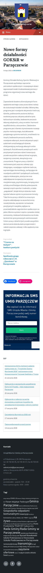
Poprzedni (7, 239)
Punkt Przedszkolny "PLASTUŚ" (20, 525)
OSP (35, 521)
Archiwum (17, 70)
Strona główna (9, 39)
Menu (8, 32)
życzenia (11, 555)
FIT (4, 502)
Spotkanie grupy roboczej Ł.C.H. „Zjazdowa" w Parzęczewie (11, 260)
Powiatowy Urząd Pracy (26, 524)
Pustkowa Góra (29, 526)
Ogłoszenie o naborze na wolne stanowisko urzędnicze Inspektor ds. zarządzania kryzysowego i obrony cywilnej (21, 402)
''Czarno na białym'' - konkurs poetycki (11, 245)
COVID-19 (13, 498)
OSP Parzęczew (8, 524)
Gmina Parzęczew (21, 24)
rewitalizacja (25, 533)
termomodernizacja (10, 544)
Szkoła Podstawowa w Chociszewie (18, 537)
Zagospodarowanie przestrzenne (18, 424)
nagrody (30, 518)
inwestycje (24, 514)
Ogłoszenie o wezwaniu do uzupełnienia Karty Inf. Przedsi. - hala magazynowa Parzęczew (20, 387)
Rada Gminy (11, 529)
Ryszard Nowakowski (28, 535)
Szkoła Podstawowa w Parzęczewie (20, 540)
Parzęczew (16, 524)
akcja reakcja (6, 498)
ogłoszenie (30, 521)
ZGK (16, 553)
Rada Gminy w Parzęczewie (21, 530)
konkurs (31, 514)
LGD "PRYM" (24, 518)
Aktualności (24, 39)
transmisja (24, 544)
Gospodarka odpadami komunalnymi (16, 512)
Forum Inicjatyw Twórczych (17, 501)
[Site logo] (21, 20)
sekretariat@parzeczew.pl (13, 467)
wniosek (16, 546)
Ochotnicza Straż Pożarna (19, 521)
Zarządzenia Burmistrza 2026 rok (18, 414)
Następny (7, 253)
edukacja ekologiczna (32, 498)
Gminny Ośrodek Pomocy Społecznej (22, 508)
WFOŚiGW (11, 546)
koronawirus (7, 518)
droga (23, 498)
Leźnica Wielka (16, 518)
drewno (19, 498)
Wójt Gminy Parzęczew (27, 547)
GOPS (36, 508)
